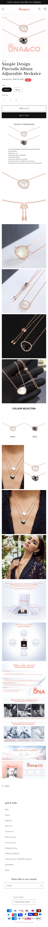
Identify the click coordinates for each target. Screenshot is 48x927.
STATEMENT (9, 865)
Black (18, 90)
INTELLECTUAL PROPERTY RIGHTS (18, 859)
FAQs (7, 809)
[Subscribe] (40, 885)
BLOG (7, 870)
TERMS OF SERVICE (12, 853)
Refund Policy (10, 837)
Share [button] (7, 786)
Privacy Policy (10, 842)
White (6, 90)
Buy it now (24, 115)
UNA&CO (21, 922)
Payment (8, 820)
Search (7, 815)
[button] (3, 9)
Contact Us (9, 831)
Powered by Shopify (28, 922)
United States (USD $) (22, 902)
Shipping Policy (11, 848)
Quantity (5, 95)
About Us (8, 826)
